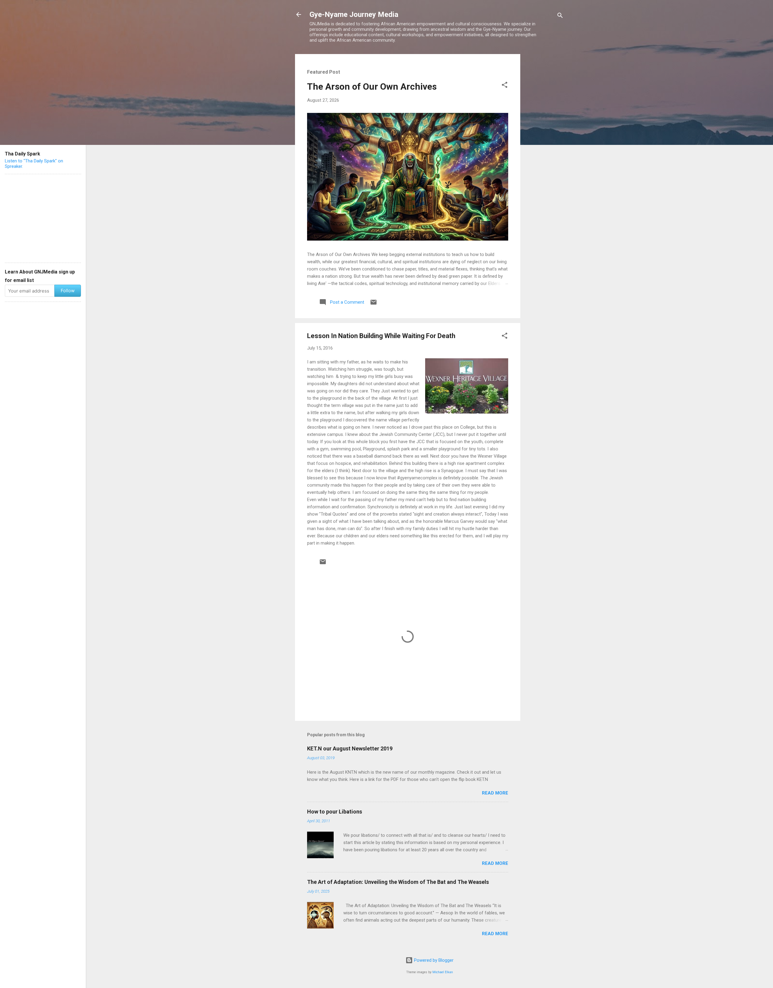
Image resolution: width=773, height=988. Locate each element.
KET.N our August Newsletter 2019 (350, 748)
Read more (495, 793)
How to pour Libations (334, 811)
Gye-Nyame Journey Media (354, 14)
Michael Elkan (442, 972)
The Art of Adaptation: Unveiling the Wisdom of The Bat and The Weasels (398, 882)
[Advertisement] (544, 144)
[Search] (560, 16)
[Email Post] (373, 304)
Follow (68, 290)
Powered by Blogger (433, 960)
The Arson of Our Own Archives (372, 86)
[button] (504, 86)
